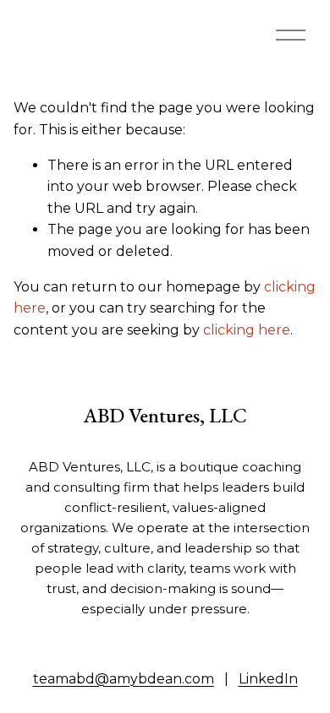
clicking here (246, 330)
